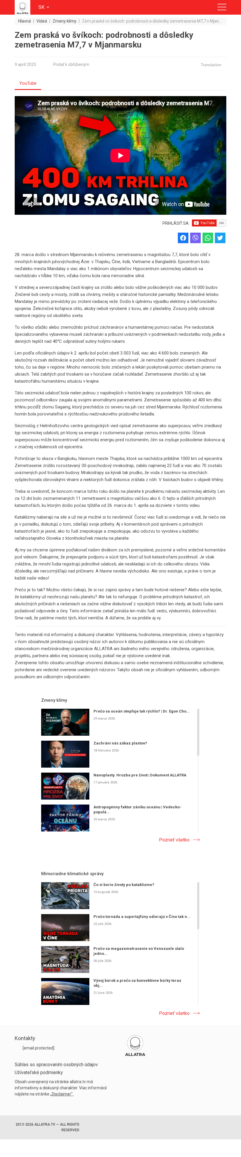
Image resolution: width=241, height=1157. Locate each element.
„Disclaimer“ (61, 1094)
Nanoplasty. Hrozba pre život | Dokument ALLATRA (139, 775)
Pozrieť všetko (174, 840)
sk (42, 7)
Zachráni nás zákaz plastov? (120, 743)
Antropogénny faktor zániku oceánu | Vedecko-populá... (137, 809)
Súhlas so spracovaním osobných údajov (56, 1064)
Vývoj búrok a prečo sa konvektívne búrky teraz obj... (137, 982)
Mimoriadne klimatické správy (72, 873)
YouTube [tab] (27, 83)
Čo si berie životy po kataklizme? (123, 884)
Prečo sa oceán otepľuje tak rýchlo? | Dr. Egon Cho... (141, 711)
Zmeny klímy (54, 700)
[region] (120, 770)
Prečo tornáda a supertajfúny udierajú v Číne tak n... (141, 916)
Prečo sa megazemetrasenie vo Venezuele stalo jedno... (138, 950)
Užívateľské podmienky (39, 1072)
